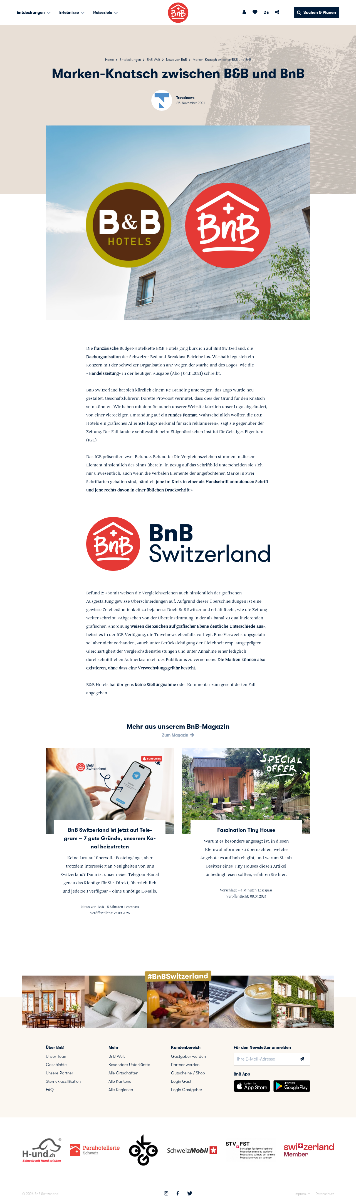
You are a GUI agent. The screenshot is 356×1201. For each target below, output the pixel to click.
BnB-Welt (153, 60)
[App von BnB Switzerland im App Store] (252, 1086)
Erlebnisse (69, 12)
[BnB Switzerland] (178, 12)
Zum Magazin (175, 735)
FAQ (50, 1089)
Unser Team (56, 1056)
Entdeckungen (31, 12)
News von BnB (176, 60)
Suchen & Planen (319, 12)
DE (266, 12)
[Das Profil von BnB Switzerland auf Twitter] (189, 1194)
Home (109, 60)
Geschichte (56, 1064)
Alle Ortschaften (123, 1073)
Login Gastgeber (186, 1089)
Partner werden (185, 1064)
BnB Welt (116, 1056)
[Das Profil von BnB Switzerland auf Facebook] (178, 1194)
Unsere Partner (59, 1073)
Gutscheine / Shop (188, 1073)
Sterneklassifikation (63, 1081)
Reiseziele (103, 12)
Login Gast (181, 1081)
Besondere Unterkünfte (129, 1064)
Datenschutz (324, 1194)
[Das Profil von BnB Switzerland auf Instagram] (166, 1194)
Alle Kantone (119, 1081)
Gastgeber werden (188, 1056)
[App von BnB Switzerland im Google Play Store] (291, 1086)
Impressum (302, 1194)
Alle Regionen (120, 1089)
